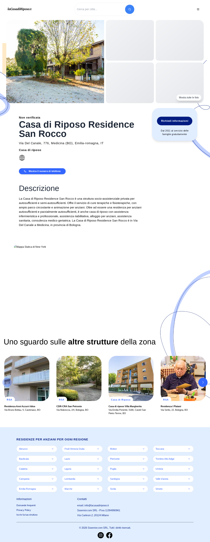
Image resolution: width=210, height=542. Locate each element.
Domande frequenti (26, 505)
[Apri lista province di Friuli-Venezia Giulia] (98, 449)
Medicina (57, 143)
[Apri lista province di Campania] (52, 479)
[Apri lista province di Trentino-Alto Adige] (189, 459)
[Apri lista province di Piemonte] (143, 459)
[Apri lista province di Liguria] (98, 469)
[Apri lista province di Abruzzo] (52, 449)
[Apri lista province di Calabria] (52, 469)
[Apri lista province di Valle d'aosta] (189, 479)
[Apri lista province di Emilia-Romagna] (52, 489)
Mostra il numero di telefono (45, 171)
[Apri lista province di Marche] (98, 489)
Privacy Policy (23, 510)
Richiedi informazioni (174, 121)
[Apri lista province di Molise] (143, 449)
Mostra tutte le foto (189, 97)
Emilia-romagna (86, 143)
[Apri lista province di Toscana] (189, 449)
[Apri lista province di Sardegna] (143, 479)
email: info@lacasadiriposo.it (93, 505)
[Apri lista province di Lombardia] (98, 479)
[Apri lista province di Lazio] (98, 459)
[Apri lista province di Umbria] (189, 469)
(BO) (69, 143)
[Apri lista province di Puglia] (143, 469)
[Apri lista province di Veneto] (189, 489)
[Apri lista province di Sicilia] (143, 489)
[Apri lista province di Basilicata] (52, 459)
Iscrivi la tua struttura (26, 514)
